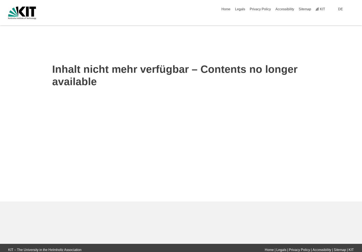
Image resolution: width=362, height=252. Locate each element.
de (340, 9)
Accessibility (284, 9)
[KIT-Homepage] (22, 12)
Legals (240, 9)
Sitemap (305, 9)
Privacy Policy (260, 9)
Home (225, 9)
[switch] (352, 9)
